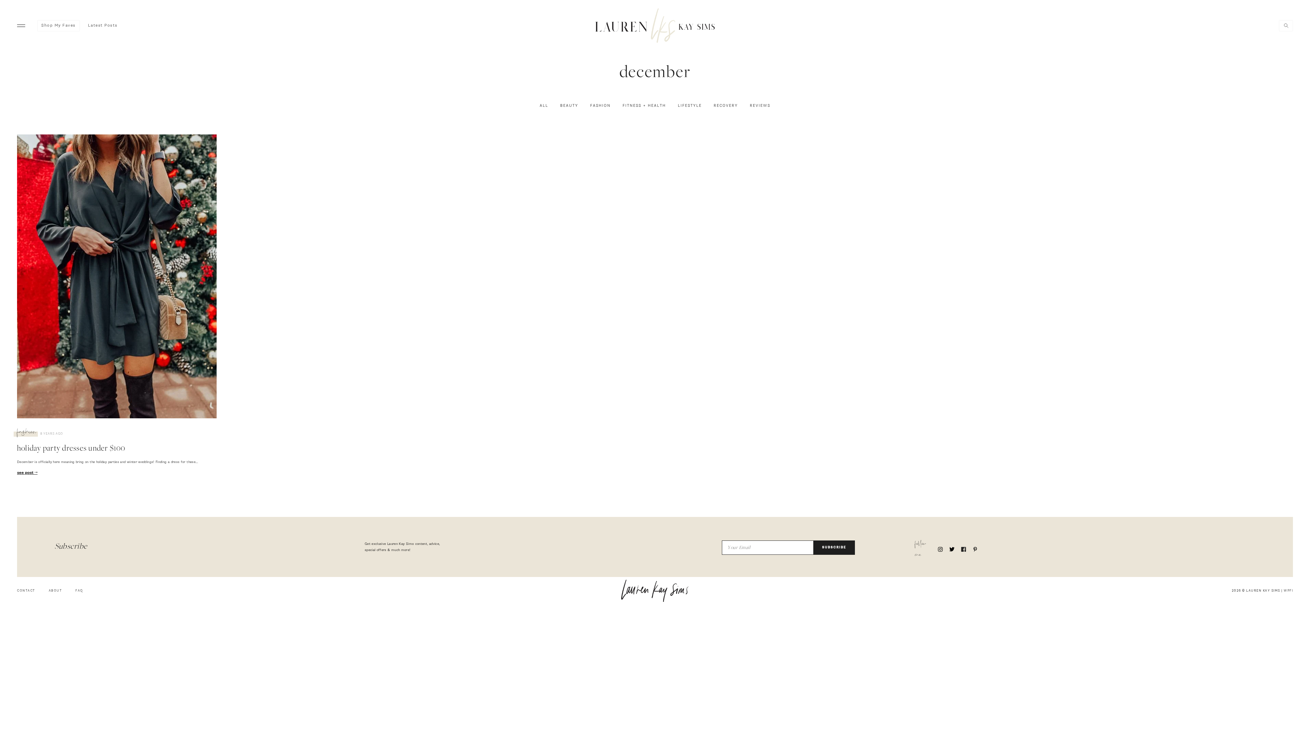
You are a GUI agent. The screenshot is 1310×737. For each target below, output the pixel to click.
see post (25, 473)
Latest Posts (103, 26)
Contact (26, 590)
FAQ (79, 590)
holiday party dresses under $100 (71, 449)
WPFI (1288, 590)
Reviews (760, 105)
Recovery (726, 105)
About (55, 590)
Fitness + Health (644, 105)
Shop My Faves (58, 26)
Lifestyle (690, 105)
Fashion (600, 105)
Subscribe (834, 547)
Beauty (569, 105)
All (544, 105)
